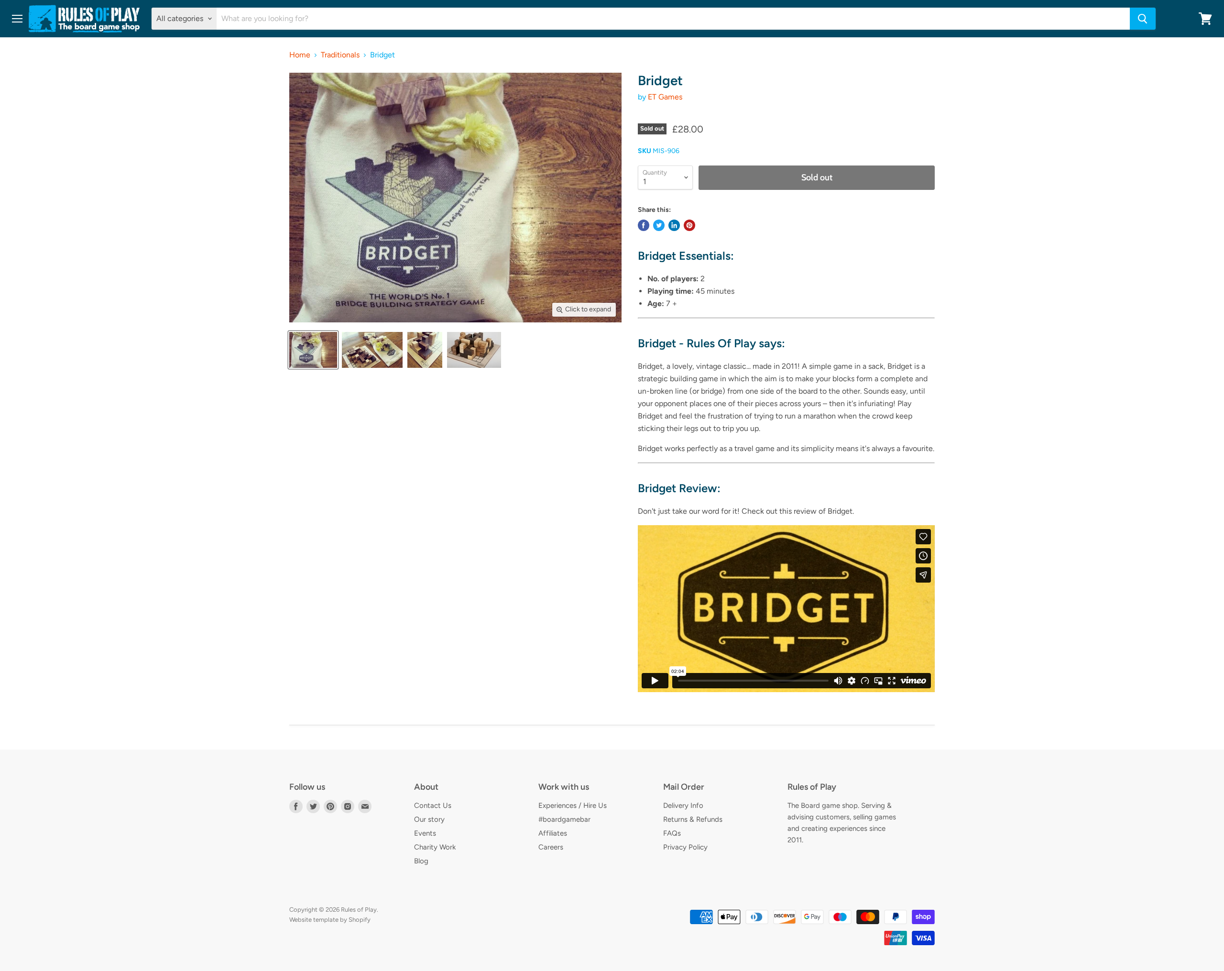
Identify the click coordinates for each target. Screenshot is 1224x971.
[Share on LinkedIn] (674, 225)
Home (299, 55)
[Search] (1143, 19)
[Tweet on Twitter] (659, 225)
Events (425, 833)
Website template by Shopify (330, 919)
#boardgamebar (564, 819)
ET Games (665, 96)
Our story (429, 819)
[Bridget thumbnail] (313, 350)
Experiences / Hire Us (572, 805)
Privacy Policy (685, 847)
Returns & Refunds (692, 819)
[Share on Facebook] (643, 225)
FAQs (672, 833)
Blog (421, 861)
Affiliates (552, 833)
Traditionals (340, 55)
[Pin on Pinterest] (689, 225)
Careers (550, 847)
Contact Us (432, 805)
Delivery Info (683, 805)
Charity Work (435, 847)
